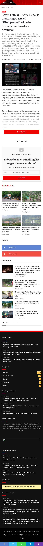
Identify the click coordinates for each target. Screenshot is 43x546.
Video (5, 385)
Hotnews (6, 382)
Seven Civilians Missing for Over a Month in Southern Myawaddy (30, 229)
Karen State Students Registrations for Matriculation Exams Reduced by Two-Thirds (27, 304)
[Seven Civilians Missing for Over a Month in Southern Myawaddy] (31, 220)
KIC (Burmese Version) (10, 535)
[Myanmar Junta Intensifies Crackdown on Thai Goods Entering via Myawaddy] (11, 196)
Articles (10, 7)
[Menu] (40, 2)
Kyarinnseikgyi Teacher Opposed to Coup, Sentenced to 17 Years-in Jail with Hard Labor (28, 294)
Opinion (5, 379)
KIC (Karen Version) (25, 535)
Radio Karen (36, 535)
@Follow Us (6, 480)
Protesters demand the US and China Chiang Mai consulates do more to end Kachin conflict (27, 313)
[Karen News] (9, 2)
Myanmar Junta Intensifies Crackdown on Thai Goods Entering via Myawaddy (10, 205)
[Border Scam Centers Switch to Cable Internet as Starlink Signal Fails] (11, 220)
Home (5, 7)
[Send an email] (9, 59)
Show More (21, 132)
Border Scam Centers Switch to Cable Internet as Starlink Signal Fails (11, 229)
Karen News (5, 59)
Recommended (8, 376)
